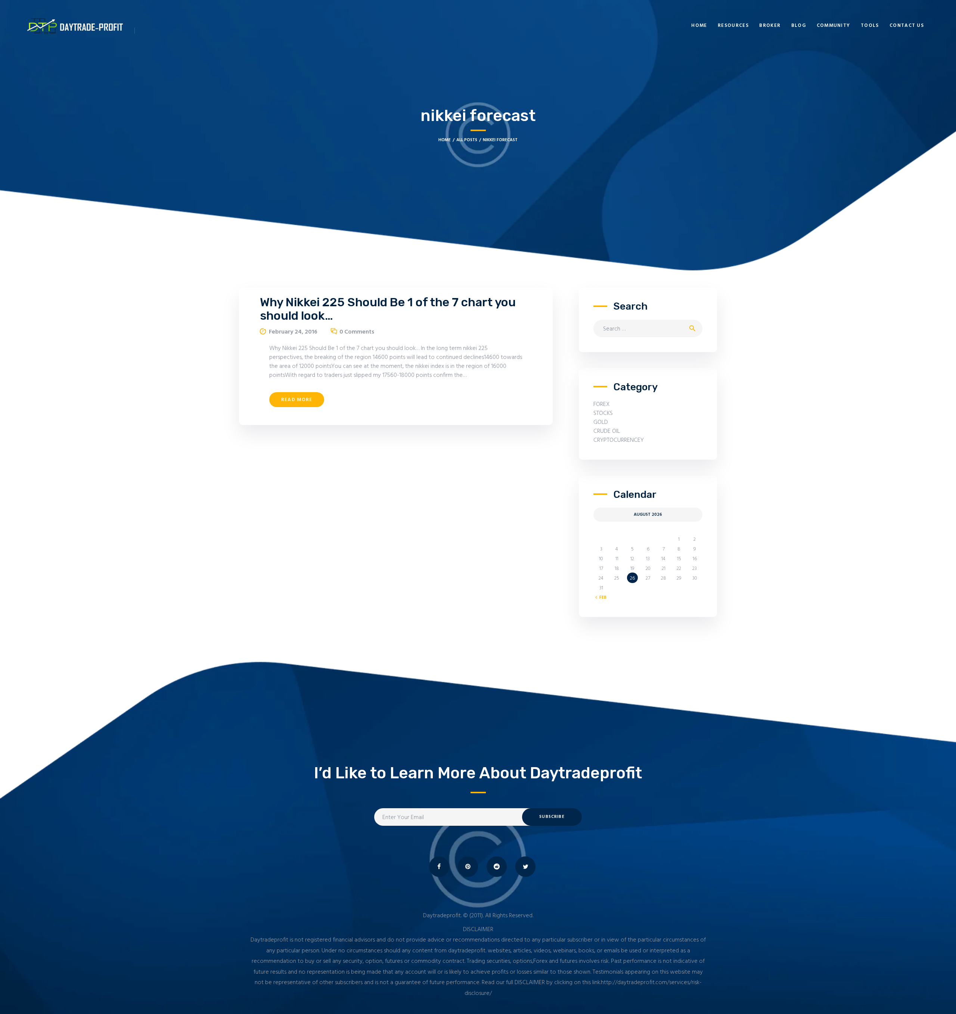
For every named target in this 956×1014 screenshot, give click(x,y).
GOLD (600, 422)
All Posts (466, 140)
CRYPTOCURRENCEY (618, 440)
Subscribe (551, 816)
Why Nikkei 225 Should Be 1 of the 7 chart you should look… (388, 309)
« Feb (601, 597)
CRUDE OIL (606, 431)
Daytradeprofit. (442, 916)
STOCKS (603, 413)
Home (444, 140)
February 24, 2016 (293, 332)
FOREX (601, 404)
